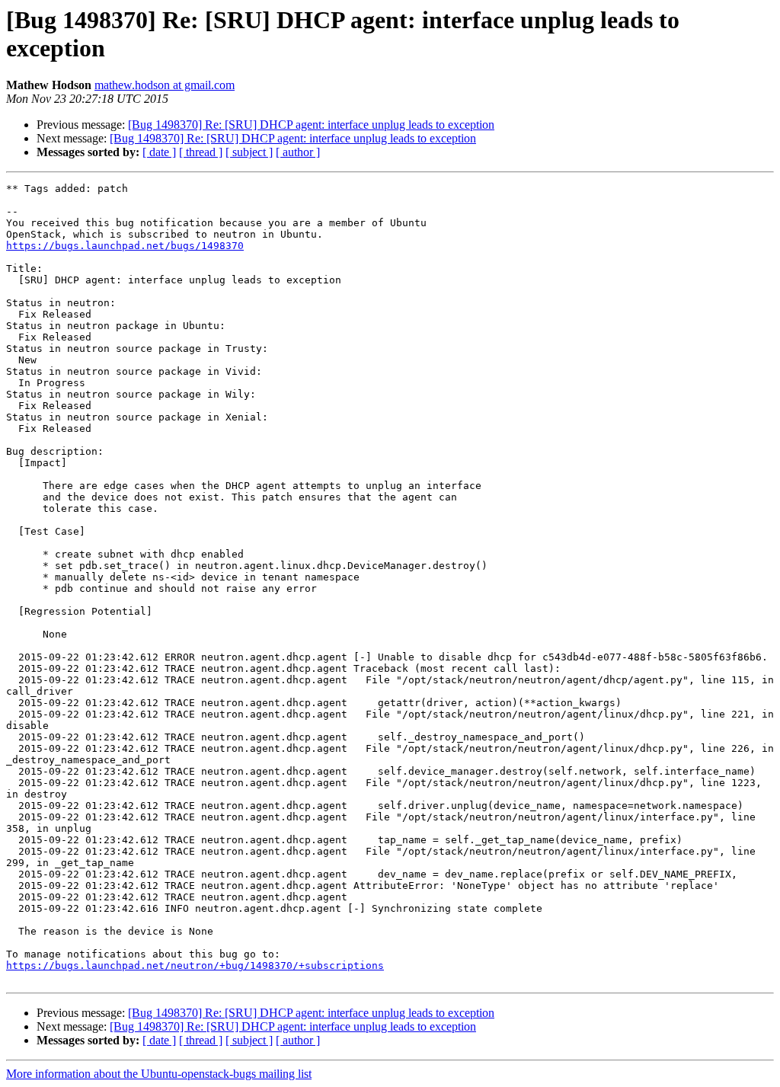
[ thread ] (200, 151)
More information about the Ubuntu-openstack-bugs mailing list (159, 1073)
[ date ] (159, 151)
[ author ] (298, 151)
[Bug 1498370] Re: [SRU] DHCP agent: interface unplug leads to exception (311, 124)
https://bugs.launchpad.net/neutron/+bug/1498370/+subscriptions (195, 965)
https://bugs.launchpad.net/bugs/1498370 (125, 245)
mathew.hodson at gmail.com (164, 84)
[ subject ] (249, 151)
